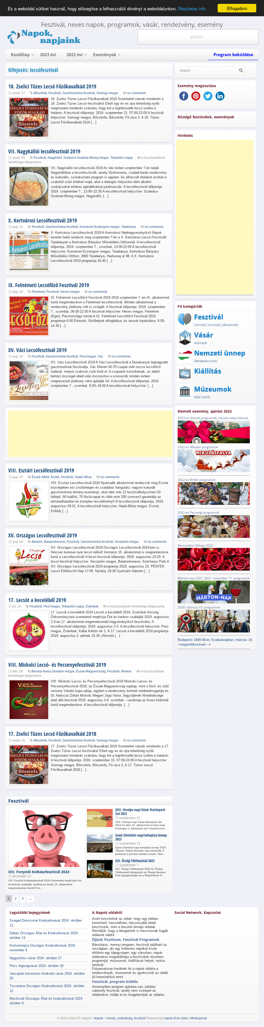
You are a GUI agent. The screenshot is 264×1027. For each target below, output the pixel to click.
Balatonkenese (54, 542)
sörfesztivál (199, 324)
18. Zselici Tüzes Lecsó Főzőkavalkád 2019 (52, 86)
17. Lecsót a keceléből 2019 (37, 600)
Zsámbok (92, 606)
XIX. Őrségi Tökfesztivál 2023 (134, 860)
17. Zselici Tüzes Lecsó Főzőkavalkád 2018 (52, 733)
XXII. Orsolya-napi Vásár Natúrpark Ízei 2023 (140, 811)
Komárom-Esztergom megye (100, 227)
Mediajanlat (198, 1018)
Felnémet (38, 292)
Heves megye (70, 292)
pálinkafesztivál (230, 324)
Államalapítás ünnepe (205, 360)
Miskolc (126, 671)
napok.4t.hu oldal (176, 1018)
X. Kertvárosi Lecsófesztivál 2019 (42, 220)
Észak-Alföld (40, 477)
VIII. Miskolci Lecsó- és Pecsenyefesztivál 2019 (57, 664)
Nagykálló (55, 158)
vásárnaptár (200, 342)
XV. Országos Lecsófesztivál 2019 (42, 535)
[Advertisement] (90, 434)
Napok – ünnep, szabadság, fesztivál (119, 1018)
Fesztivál (54, 93)
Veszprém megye (127, 542)
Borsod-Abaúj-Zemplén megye (53, 671)
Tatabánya (128, 227)
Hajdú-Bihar (83, 477)
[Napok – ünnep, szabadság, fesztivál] (44, 44)
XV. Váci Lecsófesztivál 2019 (37, 350)
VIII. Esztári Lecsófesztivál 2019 (41, 470)
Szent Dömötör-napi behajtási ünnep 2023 (141, 837)
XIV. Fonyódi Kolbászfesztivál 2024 (38, 871)
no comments (136, 93)
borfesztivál (214, 324)
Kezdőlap (20, 54)
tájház (197, 397)
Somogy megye (107, 93)
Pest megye (88, 356)
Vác (100, 356)
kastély (206, 397)
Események (104, 54)
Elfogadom (237, 8)
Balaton (37, 542)
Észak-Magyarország (91, 671)
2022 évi (75, 54)
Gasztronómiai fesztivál (78, 93)
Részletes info (192, 8)
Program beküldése (233, 54)
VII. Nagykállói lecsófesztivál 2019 (44, 151)
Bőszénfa (40, 93)
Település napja (121, 158)
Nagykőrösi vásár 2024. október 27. (36, 958)
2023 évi (48, 54)
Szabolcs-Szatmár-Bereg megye (86, 158)
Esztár (55, 477)
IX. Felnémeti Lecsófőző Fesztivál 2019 (48, 285)
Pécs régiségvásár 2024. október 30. (37, 966)
